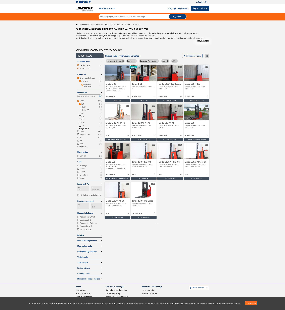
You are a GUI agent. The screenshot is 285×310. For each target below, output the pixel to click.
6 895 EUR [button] (136, 97)
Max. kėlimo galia (84, 246)
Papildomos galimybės (87, 252)
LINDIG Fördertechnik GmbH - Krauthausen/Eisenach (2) (124, 178)
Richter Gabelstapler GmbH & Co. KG (118, 139)
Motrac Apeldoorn (144, 217)
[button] (90, 55)
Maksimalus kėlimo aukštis (88, 279)
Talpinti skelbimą (113, 293)
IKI (92, 187)
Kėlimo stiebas (83, 268)
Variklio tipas (82, 262)
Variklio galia (82, 257)
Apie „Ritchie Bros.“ (84, 293)
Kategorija (81, 74)
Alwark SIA (117, 100)
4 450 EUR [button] (189, 97)
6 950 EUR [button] (163, 97)
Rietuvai (100, 24)
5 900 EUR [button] (110, 97)
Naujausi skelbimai (85, 213)
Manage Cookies (207, 303)
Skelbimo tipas (83, 62)
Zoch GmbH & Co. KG (170, 100)
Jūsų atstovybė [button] (148, 290)
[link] (117, 73)
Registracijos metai (85, 201)
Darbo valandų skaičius (87, 241)
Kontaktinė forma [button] (149, 293)
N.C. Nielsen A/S (144, 178)
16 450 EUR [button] (137, 214)
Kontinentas (82, 152)
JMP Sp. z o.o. (143, 100)
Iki (91, 204)
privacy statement (226, 303)
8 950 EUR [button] (110, 175)
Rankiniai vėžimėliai (114, 24)
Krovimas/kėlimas (87, 24)
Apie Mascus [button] (81, 290)
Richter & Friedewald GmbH (196, 139)
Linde (127, 24)
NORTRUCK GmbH (144, 139)
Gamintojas (82, 92)
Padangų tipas (83, 273)
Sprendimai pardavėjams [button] (116, 290)
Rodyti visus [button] (84, 128)
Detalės (80, 235)
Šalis (79, 162)
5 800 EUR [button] (163, 136)
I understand (251, 303)
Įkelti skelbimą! (201, 8)
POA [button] (107, 136)
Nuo (79, 187)
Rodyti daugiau (203, 41)
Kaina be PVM (83, 184)
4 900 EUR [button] (136, 136)
